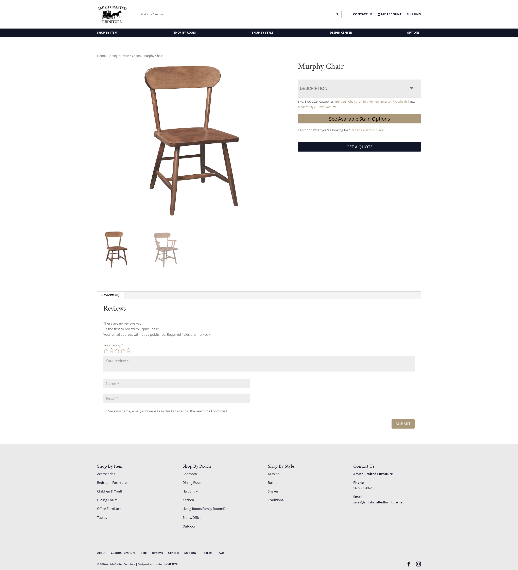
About (101, 553)
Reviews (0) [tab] (110, 295)
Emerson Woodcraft (393, 101)
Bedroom (190, 474)
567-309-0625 (363, 488)
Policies (207, 553)
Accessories (106, 474)
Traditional (276, 500)
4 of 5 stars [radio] (122, 350)
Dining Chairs (107, 500)
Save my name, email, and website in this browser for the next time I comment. (168, 411)
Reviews (157, 553)
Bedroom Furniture (112, 482)
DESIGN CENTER (341, 32)
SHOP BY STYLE (262, 32)
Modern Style (307, 107)
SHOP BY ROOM (185, 32)
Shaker (273, 491)
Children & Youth (110, 491)
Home (101, 56)
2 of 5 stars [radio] (111, 350)
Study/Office (192, 517)
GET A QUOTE (359, 147)
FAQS (221, 553)
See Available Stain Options (359, 118)
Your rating (113, 345)
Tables (102, 517)
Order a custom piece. (367, 130)
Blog (144, 553)
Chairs (136, 56)
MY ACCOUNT (390, 14)
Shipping (414, 14)
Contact (173, 553)
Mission (274, 474)
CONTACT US (362, 14)
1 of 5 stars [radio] (105, 350)
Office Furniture (109, 508)
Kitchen (188, 500)
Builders (341, 101)
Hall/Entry (190, 491)
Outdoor (189, 526)
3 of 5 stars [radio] (117, 350)
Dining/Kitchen (118, 56)
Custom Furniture (123, 553)
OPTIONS (413, 32)
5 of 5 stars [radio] (128, 350)
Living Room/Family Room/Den (206, 508)
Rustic (272, 482)
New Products (326, 107)
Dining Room (192, 482)
